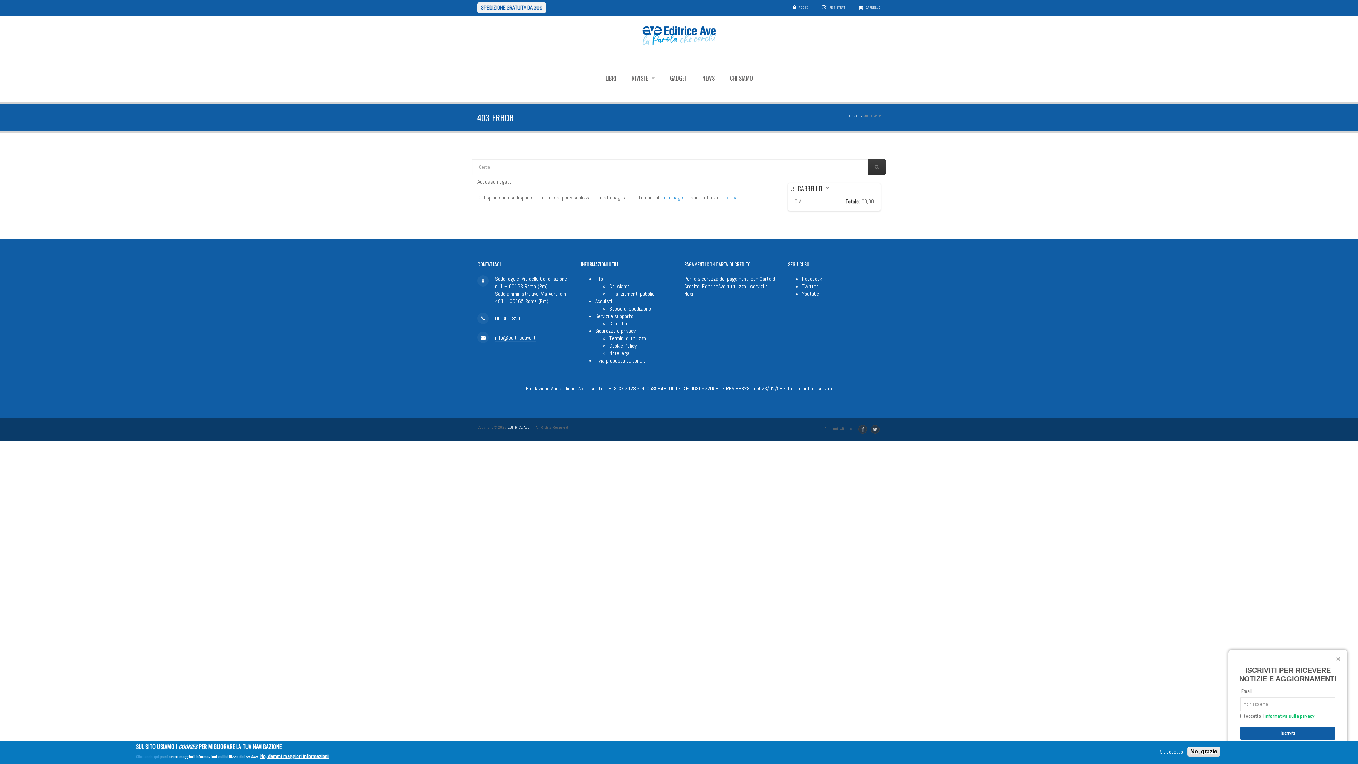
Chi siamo (741, 78)
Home (853, 116)
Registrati (837, 7)
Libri (610, 78)
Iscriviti (1288, 733)
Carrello (873, 7)
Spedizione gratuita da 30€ (511, 7)
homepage (672, 197)
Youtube (810, 293)
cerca (731, 197)
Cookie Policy (623, 345)
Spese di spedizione (630, 308)
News (708, 78)
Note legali (620, 353)
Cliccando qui (147, 756)
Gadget (678, 78)
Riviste (641, 78)
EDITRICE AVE (518, 427)
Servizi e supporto (614, 316)
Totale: (853, 201)
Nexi (688, 293)
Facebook (812, 279)
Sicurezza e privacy (615, 331)
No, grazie (1203, 751)
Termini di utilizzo (627, 338)
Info (599, 279)
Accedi (804, 7)
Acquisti (603, 301)
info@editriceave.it (515, 337)
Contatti (618, 323)
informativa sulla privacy (1289, 716)
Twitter (810, 286)
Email (1246, 691)
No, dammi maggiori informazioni (294, 756)
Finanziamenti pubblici (632, 293)
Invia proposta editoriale (620, 360)
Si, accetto (1171, 752)
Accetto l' (1279, 716)
